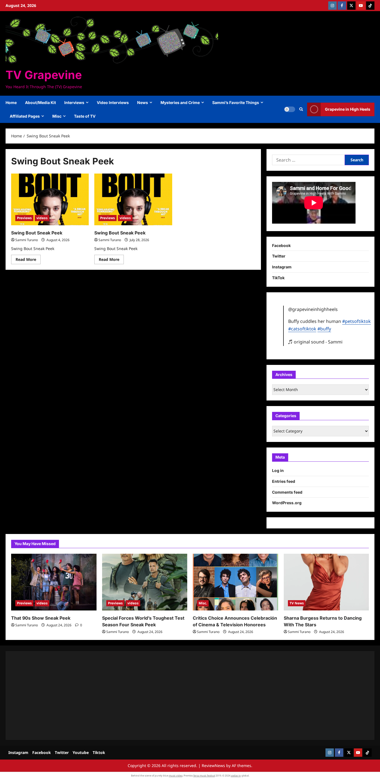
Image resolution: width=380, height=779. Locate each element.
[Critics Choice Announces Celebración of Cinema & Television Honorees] (235, 582)
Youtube (81, 752)
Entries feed (283, 481)
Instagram (282, 266)
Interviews (74, 102)
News (142, 102)
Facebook (281, 245)
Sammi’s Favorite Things (235, 102)
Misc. (203, 603)
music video (175, 775)
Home (11, 102)
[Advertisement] (178, 696)
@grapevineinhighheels (313, 309)
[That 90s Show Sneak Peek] (54, 582)
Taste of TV (84, 116)
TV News (297, 603)
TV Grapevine (44, 75)
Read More (28, 260)
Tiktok (99, 752)
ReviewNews (213, 765)
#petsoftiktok (356, 321)
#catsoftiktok (302, 329)
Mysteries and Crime (180, 102)
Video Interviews (113, 102)
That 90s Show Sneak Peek (40, 618)
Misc (56, 116)
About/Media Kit (40, 102)
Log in (278, 470)
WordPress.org (287, 502)
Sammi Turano (26, 240)
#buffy (324, 329)
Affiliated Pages (25, 116)
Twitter (278, 256)
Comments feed (287, 492)
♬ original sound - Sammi (315, 342)
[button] (301, 109)
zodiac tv (236, 775)
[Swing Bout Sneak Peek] (50, 199)
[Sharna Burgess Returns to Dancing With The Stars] (326, 582)
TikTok (278, 277)
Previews (24, 218)
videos (42, 218)
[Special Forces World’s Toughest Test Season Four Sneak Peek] (144, 582)
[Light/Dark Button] (289, 109)
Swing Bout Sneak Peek (36, 233)
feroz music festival (204, 775)
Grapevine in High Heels (347, 109)
